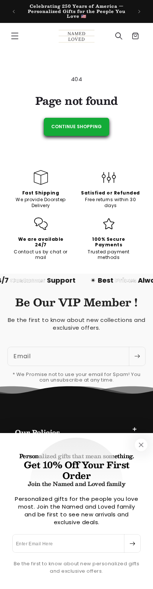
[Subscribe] (132, 543)
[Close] (141, 445)
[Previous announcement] (13, 11)
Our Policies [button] (37, 432)
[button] (15, 36)
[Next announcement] (139, 11)
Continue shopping (76, 126)
